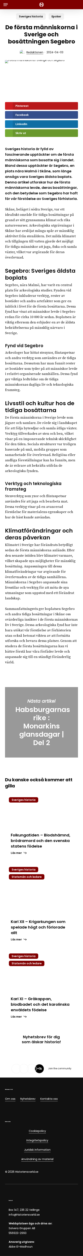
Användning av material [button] (37, 1159)
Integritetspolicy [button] (37, 1140)
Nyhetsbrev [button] (28, 1099)
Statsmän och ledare (27, 877)
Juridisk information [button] (37, 1150)
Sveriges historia (31, 16)
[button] (5, 5)
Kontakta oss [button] (49, 1099)
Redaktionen (34, 52)
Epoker (56, 16)
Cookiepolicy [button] (37, 1131)
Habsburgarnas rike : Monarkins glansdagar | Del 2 (41, 722)
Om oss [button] (10, 1099)
